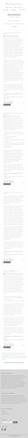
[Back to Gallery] (11, 17)
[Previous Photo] (8, 17)
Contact (22, 10)
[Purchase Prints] (17, 17)
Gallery (5, 10)
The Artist (18, 7)
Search (14, 10)
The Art (9, 7)
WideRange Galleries (15, 435)
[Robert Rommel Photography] (14, 4)
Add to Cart (7, 104)
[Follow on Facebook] (5, 429)
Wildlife (14, 26)
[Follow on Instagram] (2, 429)
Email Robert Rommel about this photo (14, 362)
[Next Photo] (19, 17)
